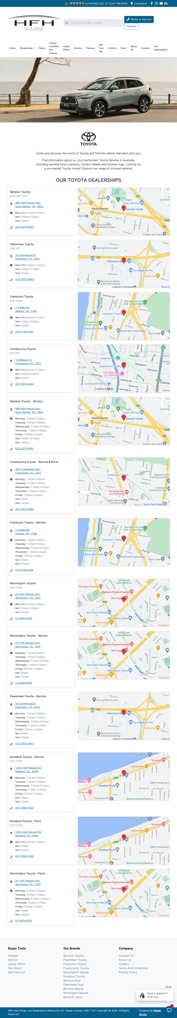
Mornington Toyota (75, 972)
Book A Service (141, 19)
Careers (112, 48)
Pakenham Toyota (75, 960)
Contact (145, 48)
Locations (140, 3)
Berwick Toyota (73, 955)
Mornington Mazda (75, 993)
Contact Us (126, 955)
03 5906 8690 (23, 618)
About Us (134, 48)
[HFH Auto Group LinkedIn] (166, 3)
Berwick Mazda (73, 988)
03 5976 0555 (23, 920)
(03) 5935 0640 (24, 383)
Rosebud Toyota (74, 976)
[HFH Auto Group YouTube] (162, 3)
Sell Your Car (101, 48)
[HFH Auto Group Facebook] (152, 3)
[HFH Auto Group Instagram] (157, 3)
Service (78, 48)
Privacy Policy (128, 972)
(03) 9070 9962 (24, 226)
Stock (42, 48)
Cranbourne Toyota (76, 968)
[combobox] (93, 23)
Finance (90, 48)
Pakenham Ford (73, 984)
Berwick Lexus (72, 997)
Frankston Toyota (74, 964)
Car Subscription (160, 48)
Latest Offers (66, 48)
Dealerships (26, 48)
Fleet (123, 48)
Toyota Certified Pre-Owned (54, 48)
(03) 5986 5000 (24, 807)
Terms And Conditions (133, 968)
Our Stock (14, 968)
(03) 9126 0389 (24, 331)
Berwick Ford (72, 980)
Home (13, 48)
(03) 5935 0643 (24, 279)
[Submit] (67, 23)
